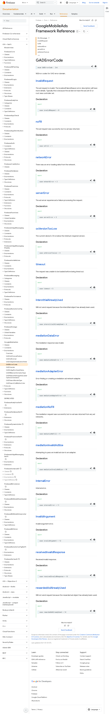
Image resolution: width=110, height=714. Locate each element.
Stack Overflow (85, 659)
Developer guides (37, 656)
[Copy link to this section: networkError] (53, 157)
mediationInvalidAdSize (49, 445)
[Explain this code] (92, 66)
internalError (43, 481)
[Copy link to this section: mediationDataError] (61, 336)
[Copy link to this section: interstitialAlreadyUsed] (65, 300)
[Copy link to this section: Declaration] (49, 99)
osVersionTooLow (46, 228)
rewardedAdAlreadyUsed (51, 588)
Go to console (94, 3)
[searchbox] (14, 20)
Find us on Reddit (61, 659)
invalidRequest (44, 80)
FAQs (82, 673)
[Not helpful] (95, 20)
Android (34, 687)
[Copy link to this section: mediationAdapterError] (65, 371)
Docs (45, 20)
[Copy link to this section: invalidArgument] (57, 516)
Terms (33, 709)
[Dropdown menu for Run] (55, 13)
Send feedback (89, 26)
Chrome (34, 690)
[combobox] (46, 3)
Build (41, 14)
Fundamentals (19, 14)
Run (51, 14)
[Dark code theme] (95, 66)
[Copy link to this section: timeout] (47, 264)
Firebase (38, 20)
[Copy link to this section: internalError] (52, 481)
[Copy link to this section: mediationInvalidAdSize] (65, 445)
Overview (6, 14)
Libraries (34, 666)
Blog (84, 3)
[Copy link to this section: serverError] (51, 193)
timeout (40, 264)
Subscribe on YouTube (63, 666)
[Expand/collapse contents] (49, 38)
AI (31, 14)
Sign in (105, 3)
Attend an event (61, 670)
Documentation (10, 9)
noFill (39, 121)
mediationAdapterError (49, 371)
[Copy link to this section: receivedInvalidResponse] (67, 552)
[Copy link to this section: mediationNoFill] (56, 407)
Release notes (84, 666)
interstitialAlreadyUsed (49, 300)
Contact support (85, 656)
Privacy (40, 709)
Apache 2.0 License (73, 637)
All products (35, 701)
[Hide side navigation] (26, 710)
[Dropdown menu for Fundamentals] (26, 13)
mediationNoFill (45, 407)
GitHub (33, 670)
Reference (64, 14)
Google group (84, 663)
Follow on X (59, 663)
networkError (43, 157)
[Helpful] (92, 20)
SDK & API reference (38, 659)
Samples (74, 14)
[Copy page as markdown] (84, 31)
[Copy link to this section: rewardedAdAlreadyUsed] (68, 588)
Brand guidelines (85, 670)
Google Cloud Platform (39, 697)
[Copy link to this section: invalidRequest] (55, 81)
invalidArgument (45, 516)
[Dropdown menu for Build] (45, 13)
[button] (12, 33)
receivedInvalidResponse (50, 552)
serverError (42, 193)
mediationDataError (47, 335)
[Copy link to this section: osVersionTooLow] (59, 229)
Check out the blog (62, 656)
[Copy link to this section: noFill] (44, 122)
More (24, 3)
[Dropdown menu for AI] (34, 13)
